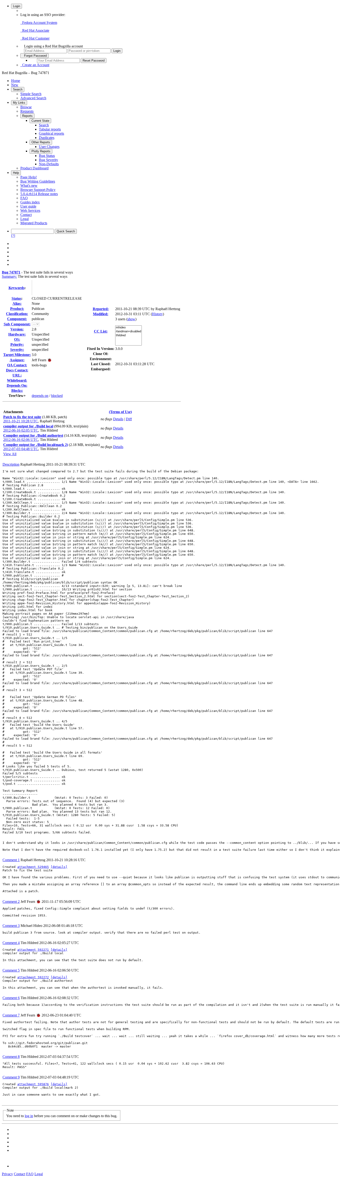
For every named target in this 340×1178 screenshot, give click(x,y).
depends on (40, 396)
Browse (26, 107)
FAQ (24, 198)
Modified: (100, 314)
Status (16, 298)
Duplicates (46, 138)
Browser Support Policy (38, 190)
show (131, 319)
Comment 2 (11, 902)
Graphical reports (51, 133)
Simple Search (30, 94)
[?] (13, 236)
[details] (59, 867)
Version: (17, 329)
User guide (28, 206)
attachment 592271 (33, 949)
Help (16, 173)
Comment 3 (11, 926)
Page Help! (28, 177)
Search (17, 89)
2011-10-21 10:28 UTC (20, 421)
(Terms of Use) (120, 412)
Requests (27, 111)
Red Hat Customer (34, 38)
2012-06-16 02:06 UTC (20, 440)
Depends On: (17, 385)
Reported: (101, 309)
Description (11, 464)
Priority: (17, 344)
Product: (17, 309)
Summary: (9, 276)
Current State (40, 120)
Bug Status (47, 156)
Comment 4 (11, 943)
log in (29, 1116)
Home (15, 81)
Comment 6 (11, 998)
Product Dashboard (34, 168)
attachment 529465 (33, 867)
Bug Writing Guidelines (37, 181)
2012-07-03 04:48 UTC (20, 449)
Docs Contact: (17, 370)
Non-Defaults (49, 164)
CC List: (101, 331)
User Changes (49, 147)
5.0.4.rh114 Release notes (39, 194)
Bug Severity (48, 160)
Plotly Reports (40, 151)
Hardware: (17, 334)
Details (118, 419)
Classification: (17, 314)
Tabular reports (50, 129)
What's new (28, 185)
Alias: (17, 303)
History (157, 314)
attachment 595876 (33, 1084)
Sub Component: (17, 324)
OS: (17, 339)
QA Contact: (17, 365)
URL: (17, 375)
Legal (24, 219)
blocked (57, 396)
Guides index (30, 202)
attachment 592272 (33, 977)
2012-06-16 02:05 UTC (20, 430)
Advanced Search (33, 98)
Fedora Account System (38, 23)
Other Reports (40, 142)
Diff (129, 419)
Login (16, 6)
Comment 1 (11, 860)
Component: (17, 319)
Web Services (30, 210)
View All (9, 454)
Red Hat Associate (34, 30)
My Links (19, 102)
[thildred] (128, 335)
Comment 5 (11, 970)
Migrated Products (33, 223)
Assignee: (17, 360)
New (14, 85)
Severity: (17, 350)
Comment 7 (11, 1015)
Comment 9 (11, 1077)
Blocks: (17, 391)
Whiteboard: (17, 380)
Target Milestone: (17, 355)
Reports (27, 116)
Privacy (7, 1174)
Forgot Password (34, 55)
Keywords (17, 288)
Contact (26, 215)
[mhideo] (128, 328)
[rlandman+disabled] (128, 331)
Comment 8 (11, 1057)
